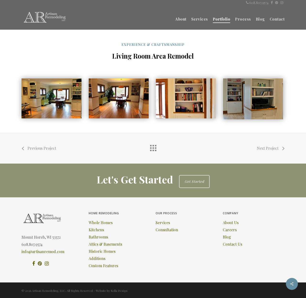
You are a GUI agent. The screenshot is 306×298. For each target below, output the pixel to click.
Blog (227, 236)
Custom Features (103, 265)
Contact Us (232, 244)
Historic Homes (102, 251)
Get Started (194, 181)
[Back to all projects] (153, 147)
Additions (97, 258)
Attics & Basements (105, 244)
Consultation (167, 229)
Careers (230, 229)
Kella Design (119, 290)
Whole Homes (101, 222)
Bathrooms (98, 236)
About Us (231, 222)
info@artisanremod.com (43, 251)
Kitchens (96, 229)
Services (163, 222)
